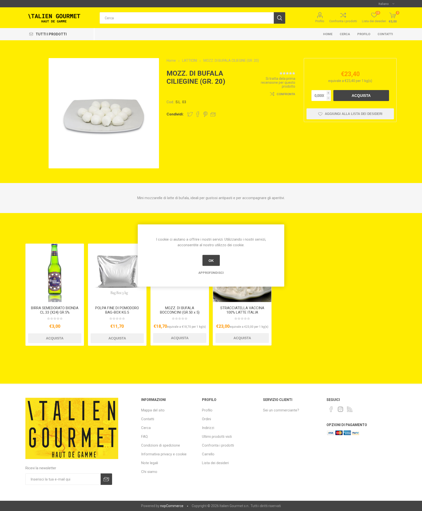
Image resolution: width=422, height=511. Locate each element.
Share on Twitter (190, 114)
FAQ (144, 436)
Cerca (345, 34)
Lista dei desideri (215, 463)
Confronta (286, 94)
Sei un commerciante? (281, 410)
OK (211, 260)
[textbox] (187, 18)
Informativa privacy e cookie (164, 454)
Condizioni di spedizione (160, 445)
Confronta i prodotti (343, 21)
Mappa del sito (153, 410)
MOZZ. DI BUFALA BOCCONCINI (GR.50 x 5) (180, 310)
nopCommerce (171, 506)
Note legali (149, 463)
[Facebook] (331, 409)
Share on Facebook (197, 114)
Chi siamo (149, 472)
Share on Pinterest (205, 114)
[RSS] (350, 409)
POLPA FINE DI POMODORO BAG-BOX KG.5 (117, 310)
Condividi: (175, 114)
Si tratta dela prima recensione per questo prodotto (278, 82)
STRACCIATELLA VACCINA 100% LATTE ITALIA (242, 310)
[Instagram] (340, 409)
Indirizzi (208, 428)
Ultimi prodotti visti (217, 436)
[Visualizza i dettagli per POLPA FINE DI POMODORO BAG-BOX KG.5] (117, 273)
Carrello (208, 454)
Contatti (385, 34)
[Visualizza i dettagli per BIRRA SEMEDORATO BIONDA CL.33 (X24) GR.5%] (55, 273)
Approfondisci (211, 273)
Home (327, 34)
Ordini (206, 419)
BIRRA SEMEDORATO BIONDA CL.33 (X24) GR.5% (54, 310)
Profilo (319, 21)
